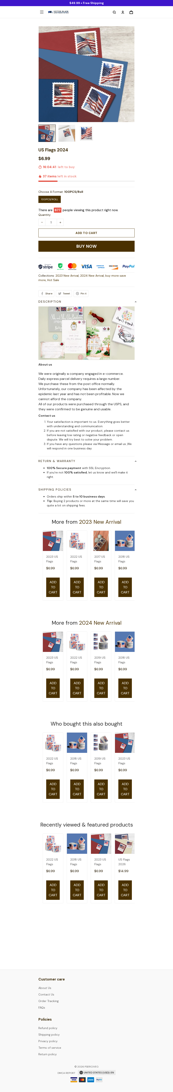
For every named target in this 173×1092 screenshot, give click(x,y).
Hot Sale (53, 280)
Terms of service (49, 1048)
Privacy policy (48, 1041)
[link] (16, 1079)
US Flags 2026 (124, 862)
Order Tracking (48, 1001)
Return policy (47, 1054)
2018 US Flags (124, 559)
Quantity (44, 215)
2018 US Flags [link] (37, 1076)
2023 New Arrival (67, 275)
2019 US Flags (99, 660)
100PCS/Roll (73, 192)
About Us (44, 988)
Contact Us (46, 994)
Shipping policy (49, 1034)
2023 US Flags (52, 559)
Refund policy (47, 1028)
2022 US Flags (76, 559)
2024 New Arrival (92, 275)
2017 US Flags (99, 559)
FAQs (41, 1007)
